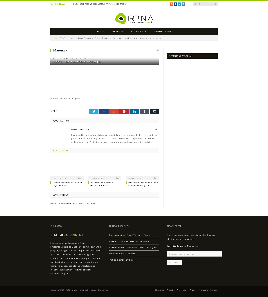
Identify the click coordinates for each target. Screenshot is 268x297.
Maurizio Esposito (81, 129)
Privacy (193, 289)
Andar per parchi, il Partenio (122, 253)
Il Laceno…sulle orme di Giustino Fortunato (102, 184)
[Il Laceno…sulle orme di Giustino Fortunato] (104, 168)
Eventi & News (162, 31)
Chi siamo (159, 289)
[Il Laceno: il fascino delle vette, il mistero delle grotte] (142, 168)
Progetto (171, 289)
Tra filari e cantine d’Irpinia (121, 259)
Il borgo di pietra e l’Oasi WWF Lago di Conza (129, 235)
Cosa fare (137, 31)
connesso (66, 203)
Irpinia (116, 31)
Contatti (214, 289)
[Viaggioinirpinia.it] (134, 18)
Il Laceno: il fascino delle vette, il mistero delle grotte (99, 3)
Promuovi (203, 289)
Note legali (182, 289)
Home (100, 31)
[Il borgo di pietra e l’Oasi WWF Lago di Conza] (67, 168)
